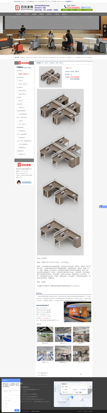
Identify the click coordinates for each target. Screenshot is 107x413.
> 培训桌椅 (19, 130)
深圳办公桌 (31, 1)
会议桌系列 (45, 57)
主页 (42, 62)
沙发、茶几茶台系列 (61, 57)
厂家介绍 (57, 14)
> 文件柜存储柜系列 (21, 110)
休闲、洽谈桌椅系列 (76, 57)
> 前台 (18, 80)
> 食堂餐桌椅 (20, 147)
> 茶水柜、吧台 (20, 84)
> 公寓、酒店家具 (21, 144)
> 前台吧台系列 (19, 77)
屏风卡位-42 (44, 375)
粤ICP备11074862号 (35, 411)
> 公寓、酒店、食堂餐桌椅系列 (23, 141)
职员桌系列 (22, 57)
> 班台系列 (18, 97)
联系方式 (64, 14)
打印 (81, 374)
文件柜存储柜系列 (52, 57)
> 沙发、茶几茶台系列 (21, 117)
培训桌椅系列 (69, 57)
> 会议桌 (19, 107)
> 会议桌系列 (19, 104)
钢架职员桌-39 (44, 373)
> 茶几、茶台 (20, 124)
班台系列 (40, 57)
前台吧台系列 (29, 57)
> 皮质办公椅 (20, 94)
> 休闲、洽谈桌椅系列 (21, 134)
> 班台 (18, 100)
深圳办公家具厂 (28, 401)
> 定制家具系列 (19, 151)
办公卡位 (47, 1)
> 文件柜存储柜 (20, 114)
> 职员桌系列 (19, 70)
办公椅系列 (34, 57)
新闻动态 (42, 14)
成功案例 (34, 14)
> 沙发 (18, 120)
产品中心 (27, 14)
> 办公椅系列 (19, 87)
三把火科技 (85, 411)
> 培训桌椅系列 (19, 127)
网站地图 (90, 411)
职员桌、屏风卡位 (59, 62)
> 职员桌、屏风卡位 (22, 74)
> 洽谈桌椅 (19, 137)
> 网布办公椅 (20, 90)
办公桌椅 (53, 1)
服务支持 (49, 14)
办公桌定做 (41, 1)
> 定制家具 (19, 154)
